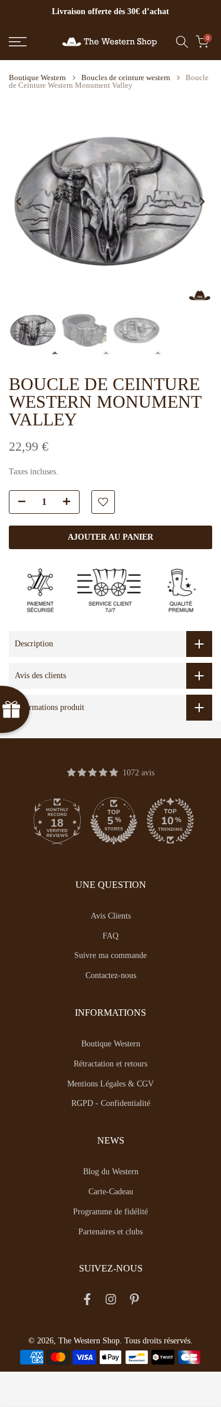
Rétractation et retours (110, 1063)
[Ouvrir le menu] (31, 42)
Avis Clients (111, 915)
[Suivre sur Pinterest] (134, 1301)
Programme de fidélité (110, 1211)
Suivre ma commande (110, 955)
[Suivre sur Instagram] (111, 1301)
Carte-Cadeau (110, 1191)
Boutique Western (37, 77)
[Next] (201, 201)
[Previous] (19, 201)
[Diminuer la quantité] (18, 502)
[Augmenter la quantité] (70, 502)
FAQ (110, 936)
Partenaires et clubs (110, 1231)
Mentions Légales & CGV (110, 1083)
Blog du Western (110, 1171)
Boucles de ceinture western (125, 77)
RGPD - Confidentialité (110, 1103)
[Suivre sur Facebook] (87, 1301)
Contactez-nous (110, 975)
